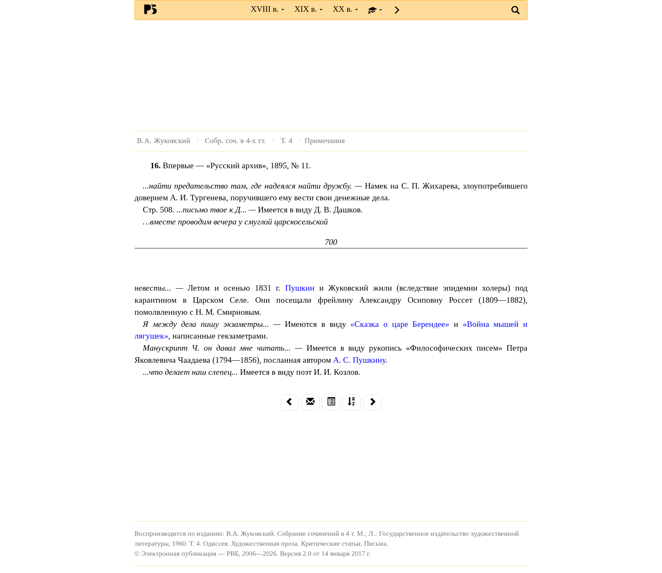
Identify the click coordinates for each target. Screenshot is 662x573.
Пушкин (299, 287)
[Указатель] (351, 402)
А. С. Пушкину (359, 359)
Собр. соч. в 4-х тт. (235, 141)
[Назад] (289, 402)
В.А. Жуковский (163, 141)
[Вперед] (372, 402)
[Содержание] (331, 402)
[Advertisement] (331, 75)
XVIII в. (266, 8)
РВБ (150, 9)
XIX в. (306, 8)
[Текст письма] (310, 402)
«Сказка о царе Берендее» (399, 324)
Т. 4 (286, 141)
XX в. (343, 8)
